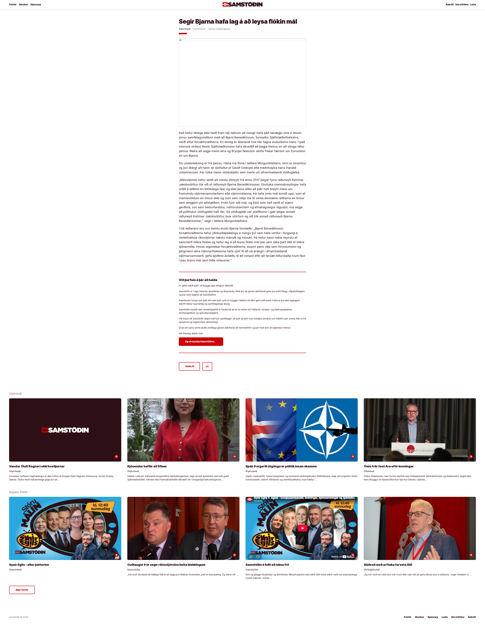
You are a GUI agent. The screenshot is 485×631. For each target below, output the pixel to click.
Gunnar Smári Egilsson (219, 29)
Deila (190, 366)
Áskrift (450, 4)
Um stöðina (461, 4)
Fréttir (13, 4)
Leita (473, 4)
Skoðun (23, 4)
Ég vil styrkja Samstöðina (201, 341)
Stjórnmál (184, 29)
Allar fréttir (22, 590)
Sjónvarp (35, 4)
